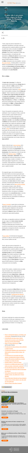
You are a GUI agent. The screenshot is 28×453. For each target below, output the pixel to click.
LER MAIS (5, 417)
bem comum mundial (20, 184)
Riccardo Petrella (6, 62)
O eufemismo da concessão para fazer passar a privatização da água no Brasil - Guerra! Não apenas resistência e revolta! (15, 357)
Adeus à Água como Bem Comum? (13, 383)
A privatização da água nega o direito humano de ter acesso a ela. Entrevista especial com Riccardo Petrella (14, 340)
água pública (6, 236)
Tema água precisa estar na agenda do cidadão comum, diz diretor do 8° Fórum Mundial (14, 374)
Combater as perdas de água (12, 360)
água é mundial (7, 204)
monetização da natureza (17, 294)
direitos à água (12, 153)
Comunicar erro (7, 387)
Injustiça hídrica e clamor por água (13, 362)
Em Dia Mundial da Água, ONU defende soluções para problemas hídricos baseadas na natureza (15, 369)
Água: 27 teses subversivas (11, 343)
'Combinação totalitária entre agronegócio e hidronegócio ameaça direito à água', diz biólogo (15, 352)
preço (8, 128)
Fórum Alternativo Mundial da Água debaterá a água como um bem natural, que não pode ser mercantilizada (15, 380)
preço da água (17, 145)
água (19, 89)
